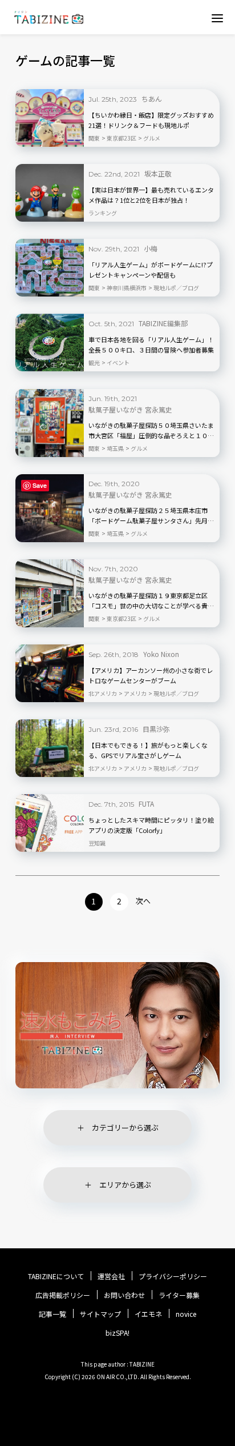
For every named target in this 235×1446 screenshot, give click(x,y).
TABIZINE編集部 (163, 323)
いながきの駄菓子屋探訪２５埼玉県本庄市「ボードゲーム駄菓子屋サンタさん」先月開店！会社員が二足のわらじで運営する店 (151, 516)
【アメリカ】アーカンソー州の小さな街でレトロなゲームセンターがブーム (150, 675)
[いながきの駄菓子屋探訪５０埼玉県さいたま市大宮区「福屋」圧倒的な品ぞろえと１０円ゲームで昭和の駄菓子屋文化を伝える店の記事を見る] (49, 423)
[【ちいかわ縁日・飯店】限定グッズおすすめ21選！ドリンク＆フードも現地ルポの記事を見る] (49, 118)
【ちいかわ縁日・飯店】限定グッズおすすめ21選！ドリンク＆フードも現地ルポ (151, 120)
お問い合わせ (124, 1295)
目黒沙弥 (156, 729)
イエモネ (148, 1314)
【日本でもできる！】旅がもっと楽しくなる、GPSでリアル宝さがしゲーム (148, 750)
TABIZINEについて (56, 1276)
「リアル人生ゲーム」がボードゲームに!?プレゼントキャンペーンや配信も (150, 269)
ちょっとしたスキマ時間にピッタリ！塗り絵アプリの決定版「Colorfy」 (151, 825)
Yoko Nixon (161, 654)
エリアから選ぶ (125, 1184)
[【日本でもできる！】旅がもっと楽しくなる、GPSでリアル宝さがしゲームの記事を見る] (49, 748)
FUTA (146, 803)
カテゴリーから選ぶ (125, 1127)
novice (186, 1314)
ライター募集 (179, 1295)
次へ (143, 900)
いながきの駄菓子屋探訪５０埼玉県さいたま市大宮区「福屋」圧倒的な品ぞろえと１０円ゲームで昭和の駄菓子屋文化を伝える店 (151, 430)
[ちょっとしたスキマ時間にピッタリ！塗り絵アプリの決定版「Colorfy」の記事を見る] (49, 823)
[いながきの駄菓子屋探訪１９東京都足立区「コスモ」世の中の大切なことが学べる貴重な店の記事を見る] (49, 593)
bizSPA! (117, 1332)
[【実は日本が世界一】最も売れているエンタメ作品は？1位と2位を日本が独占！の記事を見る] (49, 193)
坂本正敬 (158, 173)
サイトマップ (100, 1314)
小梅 (150, 248)
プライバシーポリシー (173, 1276)
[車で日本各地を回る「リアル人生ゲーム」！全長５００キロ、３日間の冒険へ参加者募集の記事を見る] (49, 342)
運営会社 (111, 1276)
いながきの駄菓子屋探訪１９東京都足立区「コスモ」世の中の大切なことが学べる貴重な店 (151, 601)
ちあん (151, 98)
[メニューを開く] (217, 17)
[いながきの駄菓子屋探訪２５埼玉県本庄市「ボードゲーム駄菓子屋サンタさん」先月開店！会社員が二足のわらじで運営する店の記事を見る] (49, 508)
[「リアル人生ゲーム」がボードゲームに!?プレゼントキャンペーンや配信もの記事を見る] (49, 268)
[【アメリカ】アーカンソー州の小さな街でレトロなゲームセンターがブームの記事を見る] (49, 673)
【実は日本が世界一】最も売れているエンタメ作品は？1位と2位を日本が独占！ (151, 195)
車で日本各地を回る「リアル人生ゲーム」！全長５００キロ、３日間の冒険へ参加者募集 (151, 344)
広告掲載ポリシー (62, 1295)
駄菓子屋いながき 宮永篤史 (130, 409)
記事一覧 (52, 1314)
